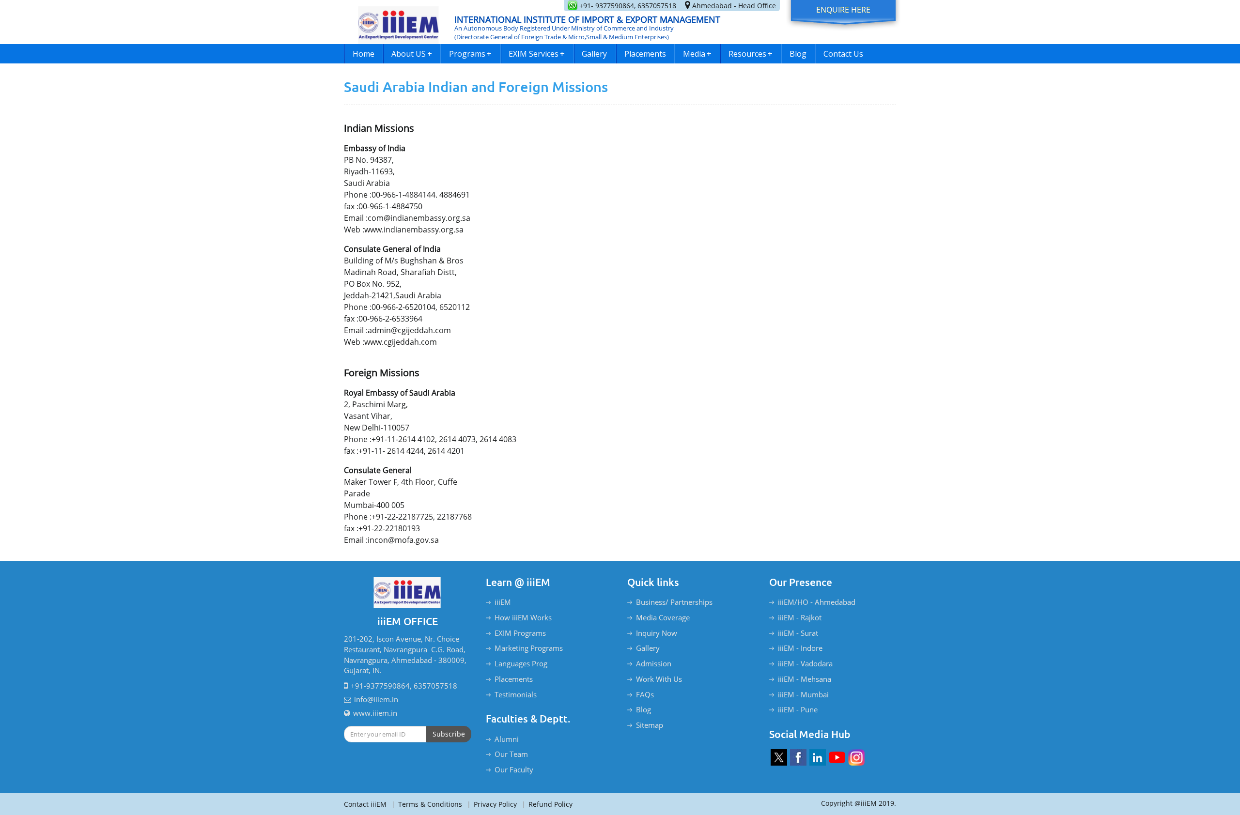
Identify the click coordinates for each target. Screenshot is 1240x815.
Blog (798, 53)
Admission (653, 663)
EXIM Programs (520, 633)
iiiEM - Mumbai (803, 694)
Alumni (507, 739)
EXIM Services (537, 53)
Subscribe (449, 733)
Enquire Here (843, 9)
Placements (645, 53)
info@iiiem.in (376, 699)
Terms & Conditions (426, 804)
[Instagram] (856, 757)
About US (411, 53)
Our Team (511, 754)
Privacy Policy (492, 804)
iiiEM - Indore (800, 648)
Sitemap (649, 725)
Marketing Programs (529, 648)
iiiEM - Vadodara (805, 663)
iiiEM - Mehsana (804, 679)
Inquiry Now (656, 633)
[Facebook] (798, 757)
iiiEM (503, 602)
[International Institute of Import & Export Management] (398, 22)
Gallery (594, 53)
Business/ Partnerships (674, 602)
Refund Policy (547, 804)
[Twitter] (779, 757)
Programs (470, 53)
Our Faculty (514, 769)
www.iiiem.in (375, 713)
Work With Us (659, 679)
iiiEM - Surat (798, 633)
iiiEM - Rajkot (800, 617)
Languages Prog (521, 663)
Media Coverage (663, 617)
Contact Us (843, 53)
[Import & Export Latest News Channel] (837, 757)
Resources (750, 53)
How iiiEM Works (523, 617)
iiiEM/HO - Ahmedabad (816, 602)
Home (363, 53)
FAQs (645, 694)
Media (697, 53)
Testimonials (516, 694)
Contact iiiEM (365, 804)
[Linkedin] (817, 757)
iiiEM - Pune (798, 709)
